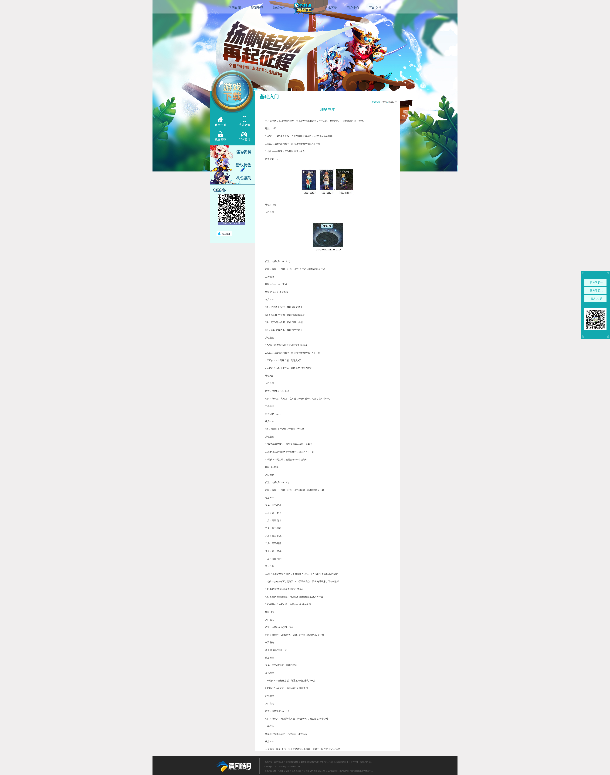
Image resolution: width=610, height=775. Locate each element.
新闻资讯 (257, 8)
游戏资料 (279, 8)
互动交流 (375, 8)
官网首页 (234, 8)
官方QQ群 (596, 298)
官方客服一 (596, 282)
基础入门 (392, 102)
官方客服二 (596, 290)
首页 (385, 102)
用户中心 (353, 8)
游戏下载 (330, 8)
